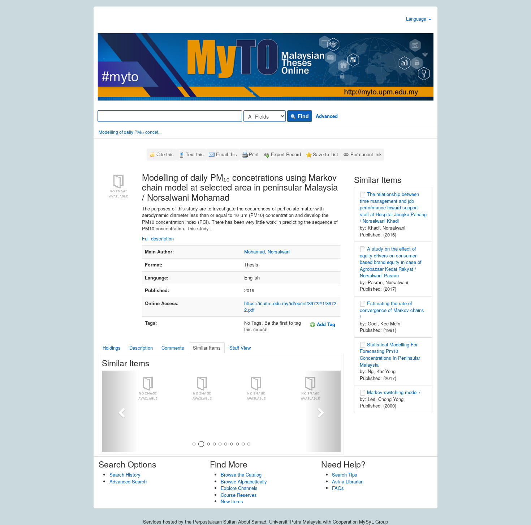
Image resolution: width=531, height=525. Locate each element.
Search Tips (344, 474)
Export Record (286, 154)
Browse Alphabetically (244, 481)
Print (254, 154)
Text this (195, 154)
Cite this (165, 154)
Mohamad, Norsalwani (267, 251)
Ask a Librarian (347, 481)
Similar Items (207, 347)
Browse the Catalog (241, 474)
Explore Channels (239, 488)
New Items (232, 501)
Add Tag (325, 324)
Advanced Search (128, 481)
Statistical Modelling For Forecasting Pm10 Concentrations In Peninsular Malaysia (390, 354)
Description (141, 347)
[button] (120, 411)
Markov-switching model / (393, 392)
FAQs (338, 488)
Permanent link (366, 154)
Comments (172, 347)
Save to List (325, 154)
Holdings (112, 347)
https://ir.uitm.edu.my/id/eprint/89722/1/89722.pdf (290, 306)
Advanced (327, 115)
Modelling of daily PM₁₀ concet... (130, 132)
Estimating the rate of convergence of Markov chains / (392, 310)
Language (417, 18)
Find (302, 116)
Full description (158, 238)
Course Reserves (239, 494)
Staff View (240, 347)
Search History (125, 474)
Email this (226, 154)
